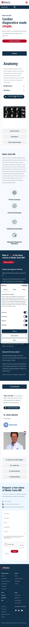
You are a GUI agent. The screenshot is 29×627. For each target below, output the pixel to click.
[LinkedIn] (19, 610)
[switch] (25, 316)
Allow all (14, 331)
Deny (14, 340)
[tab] (14, 53)
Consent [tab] (5, 289)
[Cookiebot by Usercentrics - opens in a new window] (21, 286)
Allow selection (14, 335)
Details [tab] (14, 289)
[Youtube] (22, 610)
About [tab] (23, 289)
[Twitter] (16, 610)
